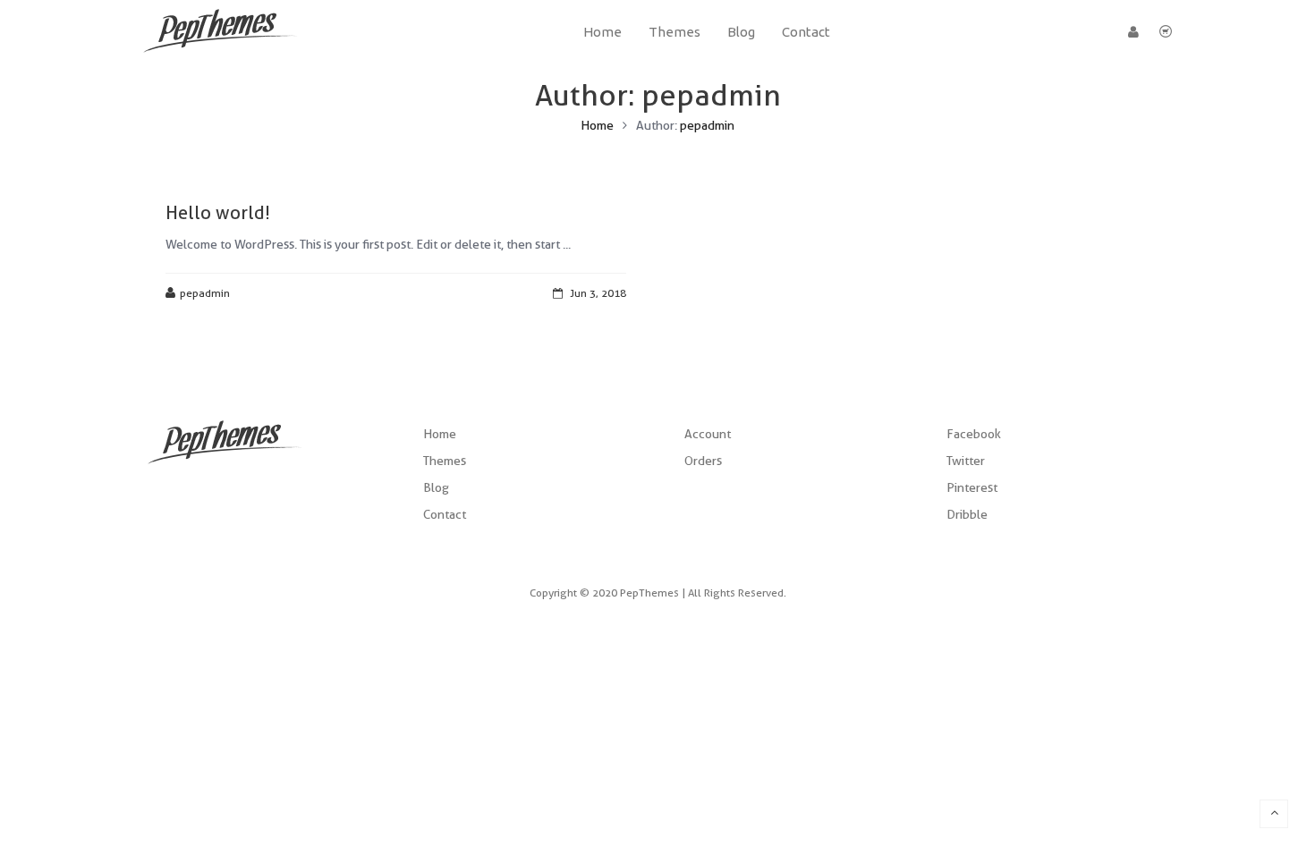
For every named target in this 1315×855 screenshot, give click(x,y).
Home (597, 125)
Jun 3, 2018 (598, 293)
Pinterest (971, 487)
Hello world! (217, 213)
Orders (703, 460)
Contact (444, 514)
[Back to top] (1274, 814)
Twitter (965, 460)
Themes (444, 460)
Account (707, 434)
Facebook (973, 434)
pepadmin (707, 125)
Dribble (967, 514)
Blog (436, 487)
